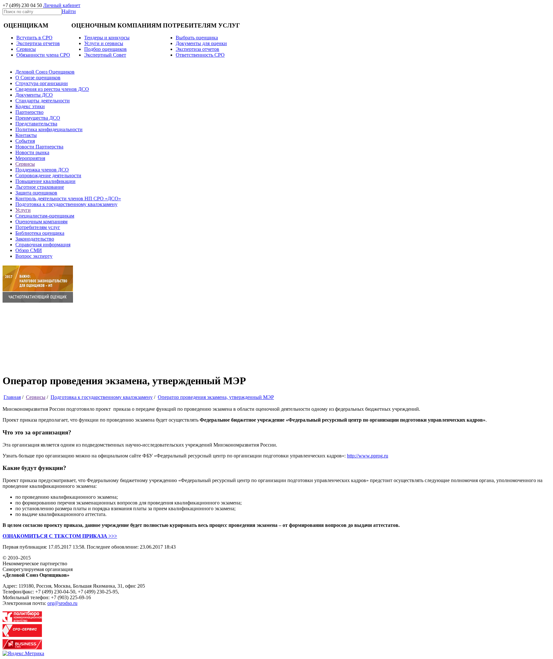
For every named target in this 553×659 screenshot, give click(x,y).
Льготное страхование (39, 187)
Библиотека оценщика (39, 233)
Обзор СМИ (28, 250)
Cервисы (26, 49)
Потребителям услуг (37, 227)
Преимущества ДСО (37, 118)
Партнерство (29, 112)
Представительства (36, 123)
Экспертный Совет (105, 55)
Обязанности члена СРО (43, 55)
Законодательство (34, 239)
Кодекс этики (30, 106)
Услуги (23, 210)
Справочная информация (42, 244)
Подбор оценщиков (105, 49)
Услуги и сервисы (103, 43)
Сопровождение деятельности (48, 175)
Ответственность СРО (200, 55)
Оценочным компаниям (41, 221)
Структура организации (41, 83)
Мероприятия (30, 158)
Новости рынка (32, 152)
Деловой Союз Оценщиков (45, 72)
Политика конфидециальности (49, 129)
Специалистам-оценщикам (44, 215)
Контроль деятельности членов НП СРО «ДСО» (68, 198)
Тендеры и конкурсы (107, 37)
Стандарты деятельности (42, 100)
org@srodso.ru (62, 603)
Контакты (26, 135)
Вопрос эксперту (33, 256)
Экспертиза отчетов (38, 43)
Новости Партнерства (39, 146)
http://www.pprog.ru (367, 455)
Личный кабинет (61, 5)
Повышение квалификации (45, 181)
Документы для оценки (201, 43)
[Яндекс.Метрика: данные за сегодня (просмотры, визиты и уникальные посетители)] (23, 653)
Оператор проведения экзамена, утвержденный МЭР (216, 397)
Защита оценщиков (36, 192)
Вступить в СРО (34, 37)
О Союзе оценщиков (37, 77)
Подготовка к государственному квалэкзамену (66, 204)
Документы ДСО (34, 95)
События (25, 141)
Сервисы (25, 164)
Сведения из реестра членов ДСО (52, 89)
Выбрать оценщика (197, 37)
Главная (12, 397)
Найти (69, 11)
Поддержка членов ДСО (42, 169)
